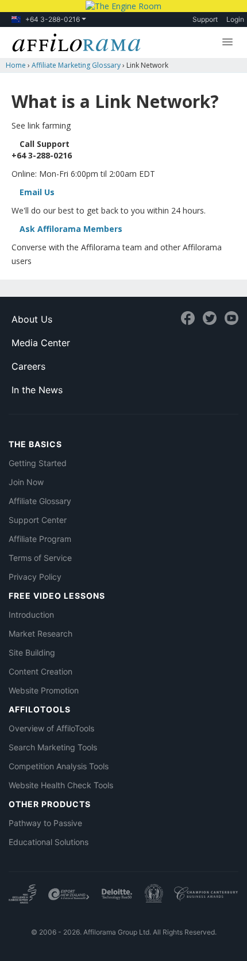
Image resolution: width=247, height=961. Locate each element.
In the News (37, 390)
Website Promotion (44, 690)
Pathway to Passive (45, 823)
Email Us (37, 192)
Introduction (31, 614)
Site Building (32, 652)
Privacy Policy (35, 577)
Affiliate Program (40, 539)
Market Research (40, 633)
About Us (31, 319)
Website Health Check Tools (61, 785)
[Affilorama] (74, 41)
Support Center (38, 520)
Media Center (40, 342)
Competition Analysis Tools (59, 766)
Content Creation (40, 671)
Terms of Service (40, 558)
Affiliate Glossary (40, 501)
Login (235, 19)
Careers (28, 366)
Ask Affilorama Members (71, 228)
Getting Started (38, 463)
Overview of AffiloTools (51, 728)
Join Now (26, 482)
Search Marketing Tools (53, 747)
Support (205, 19)
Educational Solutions (48, 842)
